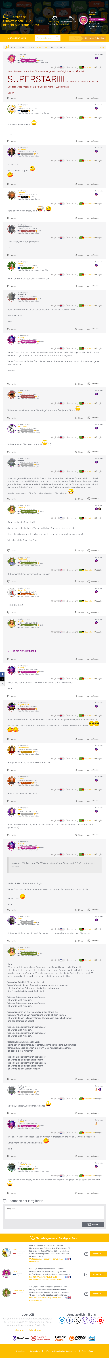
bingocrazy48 (23, 704)
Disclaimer (20, 1351)
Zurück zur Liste (17, 38)
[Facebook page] (69, 1320)
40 (86, 1253)
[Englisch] (62, 67)
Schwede (22, 590)
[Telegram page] (62, 1320)
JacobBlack (23, 426)
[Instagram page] (92, 1320)
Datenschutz (35, 1351)
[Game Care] (21, 1338)
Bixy (15, 1249)
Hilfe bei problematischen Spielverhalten (61, 1351)
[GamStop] (91, 1338)
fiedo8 (20, 918)
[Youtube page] (100, 1320)
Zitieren (81, 98)
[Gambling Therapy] (77, 1338)
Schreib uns (35, 1330)
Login (28, 47)
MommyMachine (25, 227)
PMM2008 (22, 295)
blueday (21, 337)
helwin (20, 264)
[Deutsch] (81, 67)
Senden (95, 1224)
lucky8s (21, 460)
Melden (13, 98)
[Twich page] (85, 1320)
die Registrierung (43, 47)
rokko (20, 809)
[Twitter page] (77, 1320)
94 (86, 1293)
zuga (20, 107)
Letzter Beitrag (54, 22)
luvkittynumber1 (62, 24)
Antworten (95, 98)
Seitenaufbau (87, 1351)
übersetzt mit (90, 67)
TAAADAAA (22, 559)
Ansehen (97, 1254)
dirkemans (22, 149)
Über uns (19, 1330)
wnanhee (22, 621)
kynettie (21, 779)
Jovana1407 (18, 1290)
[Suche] (57, 38)
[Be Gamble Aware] (60, 1338)
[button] (68, 1259)
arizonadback (23, 748)
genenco (21, 392)
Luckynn (21, 193)
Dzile (15, 1271)
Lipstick (92, 14)
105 (86, 1274)
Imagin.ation (23, 507)
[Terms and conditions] (41, 1338)
